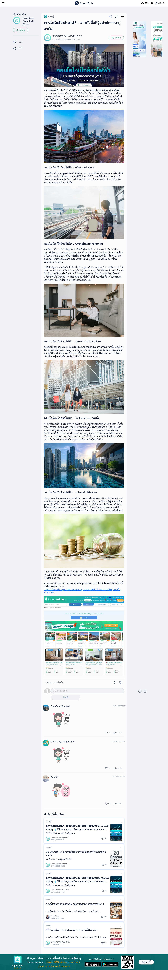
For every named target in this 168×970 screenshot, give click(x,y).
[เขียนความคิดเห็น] (83, 690)
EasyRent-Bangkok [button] (61, 706)
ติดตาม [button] (22, 30)
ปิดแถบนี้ (146, 962)
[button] (16, 20)
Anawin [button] (54, 777)
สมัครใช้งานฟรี (147, 3)
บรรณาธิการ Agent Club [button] (28, 19)
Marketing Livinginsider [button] (63, 741)
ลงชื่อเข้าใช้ (161, 3)
